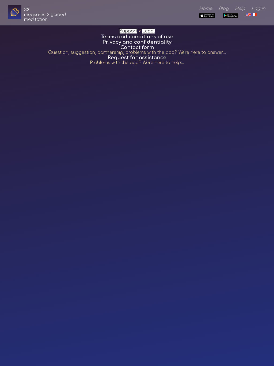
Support (128, 31)
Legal (148, 31)
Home (205, 8)
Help (240, 8)
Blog (224, 8)
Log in (258, 8)
